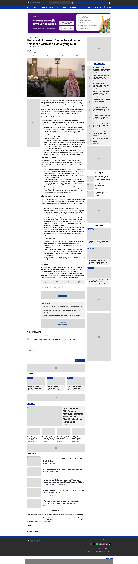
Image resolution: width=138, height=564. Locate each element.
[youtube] (107, 544)
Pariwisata (35, 37)
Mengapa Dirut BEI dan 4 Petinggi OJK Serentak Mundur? (101, 194)
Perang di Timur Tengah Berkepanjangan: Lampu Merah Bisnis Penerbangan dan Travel (102, 179)
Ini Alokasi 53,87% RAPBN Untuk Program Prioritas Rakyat (100, 140)
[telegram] (100, 544)
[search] (72, 2)
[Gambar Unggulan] (56, 77)
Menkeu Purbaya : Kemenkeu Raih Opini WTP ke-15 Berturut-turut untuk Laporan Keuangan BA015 (32, 439)
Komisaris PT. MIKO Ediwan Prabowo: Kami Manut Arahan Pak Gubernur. (34, 389)
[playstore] (108, 548)
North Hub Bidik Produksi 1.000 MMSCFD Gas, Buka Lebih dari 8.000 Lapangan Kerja (63, 492)
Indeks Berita (55, 510)
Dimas (32, 50)
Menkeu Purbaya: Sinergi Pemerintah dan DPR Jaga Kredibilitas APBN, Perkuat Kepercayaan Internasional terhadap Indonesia (48, 440)
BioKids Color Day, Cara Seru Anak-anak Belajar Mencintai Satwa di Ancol (63, 311)
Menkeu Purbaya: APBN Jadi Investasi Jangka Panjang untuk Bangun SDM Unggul (63, 439)
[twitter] (94, 544)
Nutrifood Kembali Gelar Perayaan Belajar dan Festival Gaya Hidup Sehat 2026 (62, 471)
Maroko (54, 287)
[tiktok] (110, 544)
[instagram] (103, 544)
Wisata (59, 287)
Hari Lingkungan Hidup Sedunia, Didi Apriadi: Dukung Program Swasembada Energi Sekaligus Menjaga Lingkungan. (74, 390)
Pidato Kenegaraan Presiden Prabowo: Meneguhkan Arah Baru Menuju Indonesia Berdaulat (101, 78)
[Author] (28, 51)
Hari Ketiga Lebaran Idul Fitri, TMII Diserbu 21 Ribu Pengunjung (62, 315)
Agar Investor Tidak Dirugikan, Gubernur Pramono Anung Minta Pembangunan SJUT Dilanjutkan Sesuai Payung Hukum (55, 390)
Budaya (47, 287)
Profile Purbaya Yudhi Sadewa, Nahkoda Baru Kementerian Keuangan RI (101, 125)
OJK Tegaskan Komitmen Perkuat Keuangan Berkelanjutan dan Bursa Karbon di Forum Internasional (78, 439)
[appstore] (101, 548)
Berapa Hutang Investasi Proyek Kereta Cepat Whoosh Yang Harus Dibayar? (101, 109)
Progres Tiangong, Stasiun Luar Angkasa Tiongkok (100, 132)
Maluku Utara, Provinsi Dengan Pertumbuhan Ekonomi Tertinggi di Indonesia (101, 101)
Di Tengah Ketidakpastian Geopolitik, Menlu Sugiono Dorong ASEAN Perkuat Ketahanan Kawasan (61, 502)
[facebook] (91, 544)
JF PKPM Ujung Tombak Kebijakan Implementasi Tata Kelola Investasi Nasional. (101, 85)
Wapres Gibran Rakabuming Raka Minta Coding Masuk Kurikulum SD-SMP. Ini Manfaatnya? (101, 94)
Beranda (29, 37)
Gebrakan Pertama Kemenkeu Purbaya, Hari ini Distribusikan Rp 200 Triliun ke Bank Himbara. (101, 118)
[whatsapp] (97, 544)
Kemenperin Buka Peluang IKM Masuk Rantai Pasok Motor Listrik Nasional (63, 460)
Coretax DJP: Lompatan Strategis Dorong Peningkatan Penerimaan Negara (101, 186)
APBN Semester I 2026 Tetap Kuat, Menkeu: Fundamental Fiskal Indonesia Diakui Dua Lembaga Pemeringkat (73, 415)
